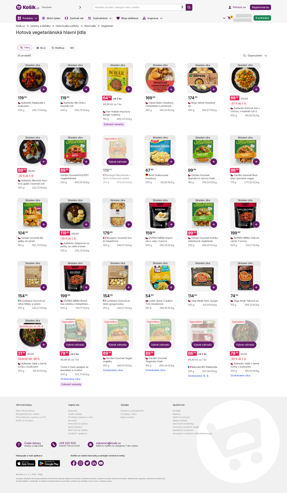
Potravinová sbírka (78, 423)
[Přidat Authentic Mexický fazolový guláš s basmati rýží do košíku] (43, 161)
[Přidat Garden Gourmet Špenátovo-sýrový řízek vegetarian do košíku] (213, 161)
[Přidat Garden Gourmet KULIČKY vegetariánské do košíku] (86, 161)
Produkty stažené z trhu (80, 417)
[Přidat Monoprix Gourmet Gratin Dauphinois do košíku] (128, 224)
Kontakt (177, 410)
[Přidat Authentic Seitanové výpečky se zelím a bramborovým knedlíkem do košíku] (86, 224)
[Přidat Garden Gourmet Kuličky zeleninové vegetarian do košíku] (213, 224)
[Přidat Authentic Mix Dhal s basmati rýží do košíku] (86, 89)
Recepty (72, 420)
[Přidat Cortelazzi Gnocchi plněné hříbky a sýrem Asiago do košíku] (43, 287)
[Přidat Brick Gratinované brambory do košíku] (171, 161)
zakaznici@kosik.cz (108, 443)
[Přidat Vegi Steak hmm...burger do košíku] (213, 287)
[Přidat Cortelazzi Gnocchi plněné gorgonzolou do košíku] (128, 287)
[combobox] (255, 55)
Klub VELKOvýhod (25, 410)
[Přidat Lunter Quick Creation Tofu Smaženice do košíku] (171, 287)
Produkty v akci (129, 414)
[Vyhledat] (189, 7)
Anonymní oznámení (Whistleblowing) (192, 433)
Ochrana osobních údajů (186, 427)
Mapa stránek (180, 420)
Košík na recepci (24, 420)
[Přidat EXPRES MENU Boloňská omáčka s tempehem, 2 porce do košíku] (86, 287)
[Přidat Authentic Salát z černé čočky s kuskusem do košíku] (43, 344)
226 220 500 (67, 443)
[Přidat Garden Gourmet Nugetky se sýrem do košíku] (43, 224)
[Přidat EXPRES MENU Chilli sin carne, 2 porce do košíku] (256, 224)
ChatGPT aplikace (77, 433)
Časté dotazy (75, 414)
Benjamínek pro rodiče (27, 414)
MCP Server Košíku (78, 430)
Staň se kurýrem (181, 417)
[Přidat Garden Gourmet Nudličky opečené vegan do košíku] (256, 161)
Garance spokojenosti (132, 410)
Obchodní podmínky (183, 423)
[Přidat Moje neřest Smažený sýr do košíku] (213, 89)
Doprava (72, 410)
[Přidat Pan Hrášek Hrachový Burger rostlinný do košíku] (128, 89)
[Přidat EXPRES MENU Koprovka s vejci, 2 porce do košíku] (171, 224)
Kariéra (176, 414)
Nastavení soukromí (183, 430)
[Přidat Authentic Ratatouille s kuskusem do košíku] (43, 89)
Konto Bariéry (75, 427)
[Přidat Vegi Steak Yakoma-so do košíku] (256, 287)
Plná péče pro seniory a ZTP (31, 417)
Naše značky (127, 417)
